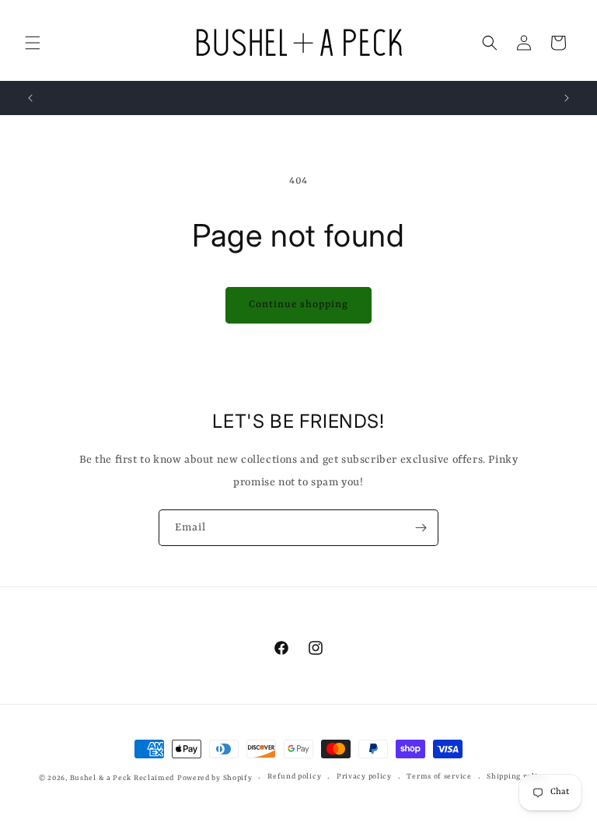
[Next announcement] (567, 98)
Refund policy (294, 776)
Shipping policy (516, 776)
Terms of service (439, 776)
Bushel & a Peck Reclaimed (122, 778)
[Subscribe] (420, 527)
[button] (33, 43)
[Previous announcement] (30, 98)
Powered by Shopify (215, 778)
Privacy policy (364, 776)
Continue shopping (298, 304)
